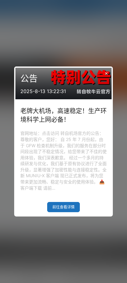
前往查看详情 (63, 207)
